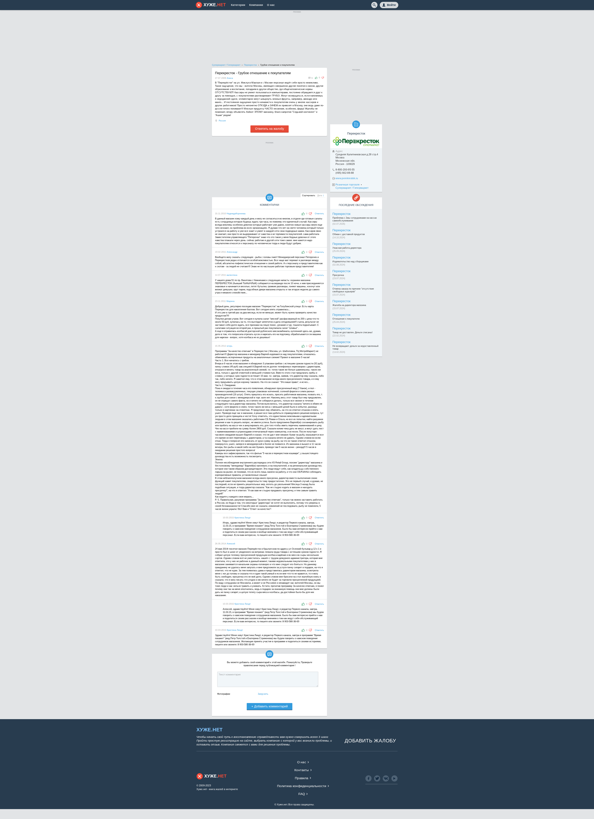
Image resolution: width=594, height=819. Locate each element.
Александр (232, 252)
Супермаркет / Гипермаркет (352, 188)
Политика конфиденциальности (301, 786)
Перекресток (341, 214)
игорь (229, 346)
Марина (230, 301)
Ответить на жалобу (269, 128)
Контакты (301, 770)
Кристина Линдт (243, 517)
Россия (222, 120)
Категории (238, 5)
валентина (232, 275)
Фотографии (223, 694)
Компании (256, 5)
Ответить (319, 213)
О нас (271, 5)
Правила (301, 778)
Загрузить (263, 694)
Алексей (231, 543)
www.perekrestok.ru (347, 178)
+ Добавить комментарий (269, 706)
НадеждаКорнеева (236, 213)
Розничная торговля (348, 184)
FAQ (301, 794)
